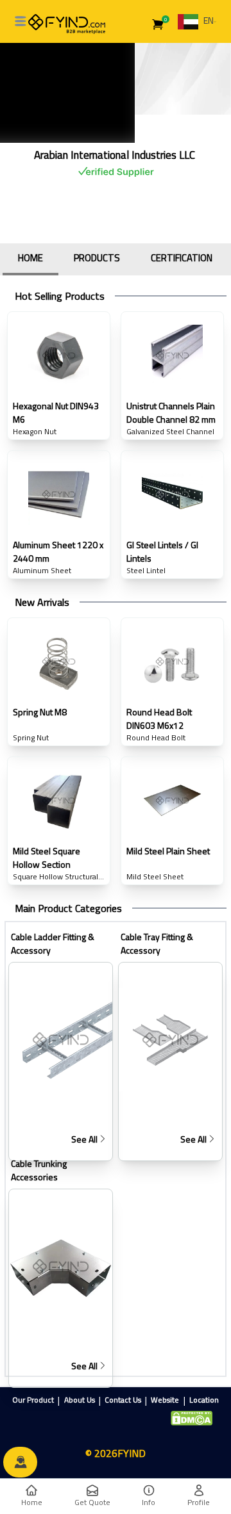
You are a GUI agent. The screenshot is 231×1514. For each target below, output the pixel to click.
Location (204, 1400)
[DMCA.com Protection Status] (191, 1418)
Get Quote (92, 1502)
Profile (198, 1502)
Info (148, 1502)
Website (165, 1400)
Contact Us (123, 1400)
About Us (79, 1400)
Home (31, 1502)
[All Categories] (20, 21)
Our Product (33, 1400)
